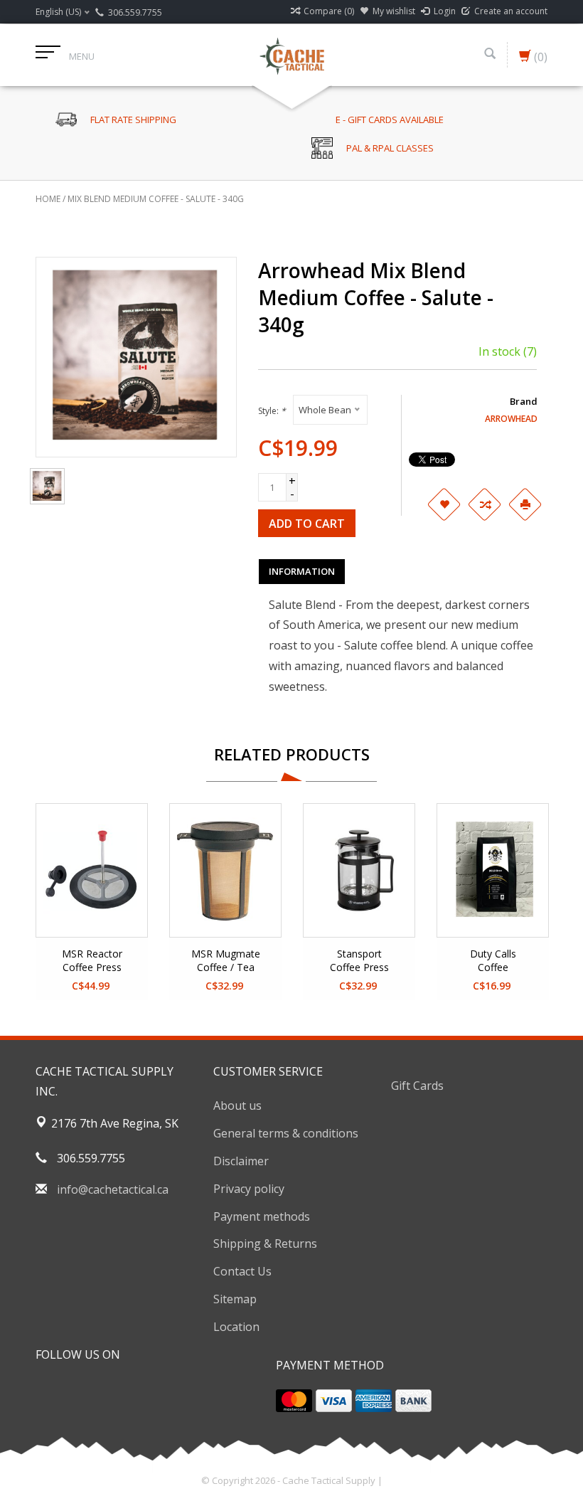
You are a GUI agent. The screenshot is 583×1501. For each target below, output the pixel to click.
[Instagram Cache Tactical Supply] (123, 1390)
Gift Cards (417, 1085)
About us (237, 1105)
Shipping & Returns (265, 1243)
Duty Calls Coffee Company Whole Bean (493, 961)
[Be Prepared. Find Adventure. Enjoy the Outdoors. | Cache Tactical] (291, 55)
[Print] (525, 504)
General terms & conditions (285, 1133)
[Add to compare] (484, 504)
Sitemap (235, 1299)
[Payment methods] (294, 1400)
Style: (272, 411)
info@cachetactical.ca (113, 1189)
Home (48, 199)
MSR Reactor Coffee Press (92, 960)
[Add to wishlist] (444, 504)
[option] (92, 901)
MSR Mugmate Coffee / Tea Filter (225, 961)
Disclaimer (241, 1161)
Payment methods (261, 1216)
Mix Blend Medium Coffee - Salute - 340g (156, 199)
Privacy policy (248, 1189)
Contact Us (242, 1271)
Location (236, 1327)
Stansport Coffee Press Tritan (359, 961)
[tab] (302, 571)
